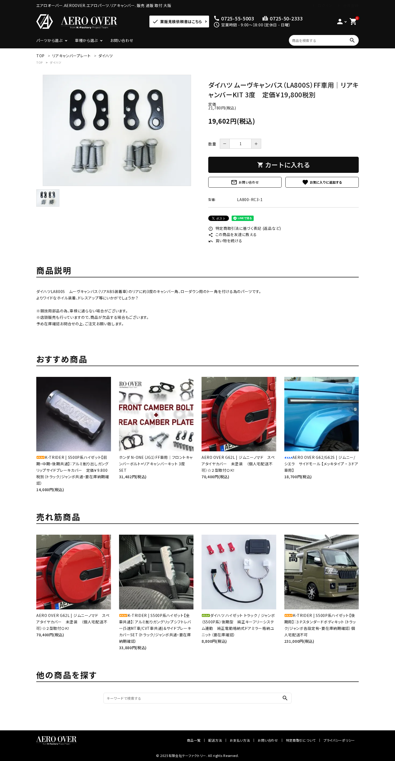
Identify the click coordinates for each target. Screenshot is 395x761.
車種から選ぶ (86, 40)
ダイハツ (55, 62)
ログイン (325, 5)
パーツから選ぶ (49, 40)
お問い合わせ (121, 40)
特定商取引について (301, 740)
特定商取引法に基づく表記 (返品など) (244, 228)
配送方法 (215, 740)
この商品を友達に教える (232, 234)
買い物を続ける (225, 240)
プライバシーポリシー (339, 740)
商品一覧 (194, 740)
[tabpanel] (117, 130)
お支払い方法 (240, 740)
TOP (39, 62)
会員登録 (351, 5)
